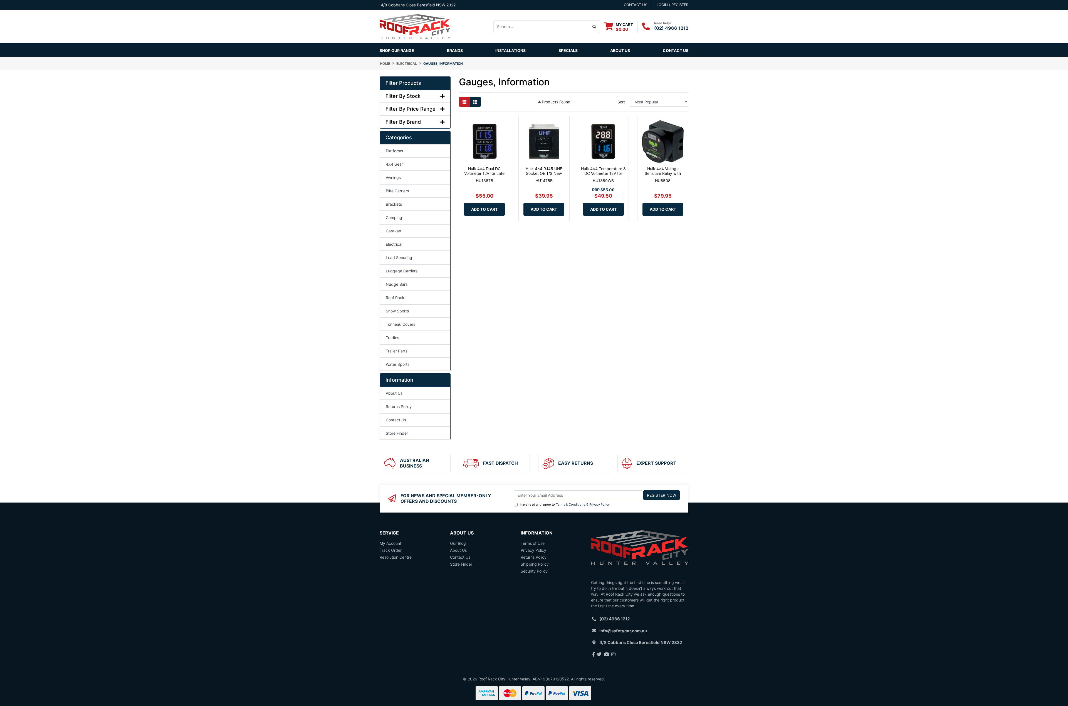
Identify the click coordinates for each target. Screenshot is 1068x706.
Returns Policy (399, 406)
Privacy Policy (599, 504)
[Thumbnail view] (464, 102)
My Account (390, 543)
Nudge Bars (396, 284)
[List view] (475, 102)
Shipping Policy (535, 564)
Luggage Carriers (401, 271)
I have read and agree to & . (564, 504)
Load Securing (399, 257)
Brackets (394, 204)
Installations (510, 50)
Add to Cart (484, 209)
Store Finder (397, 433)
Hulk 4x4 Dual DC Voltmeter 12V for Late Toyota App (484, 173)
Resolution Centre (396, 557)
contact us (635, 5)
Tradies (392, 337)
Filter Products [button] (403, 83)
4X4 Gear (394, 164)
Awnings (393, 177)
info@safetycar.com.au (623, 630)
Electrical (394, 244)
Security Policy (534, 571)
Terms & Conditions (570, 504)
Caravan (393, 230)
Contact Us (675, 50)
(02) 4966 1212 (671, 28)
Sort (621, 102)
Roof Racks (396, 297)
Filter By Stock (403, 96)
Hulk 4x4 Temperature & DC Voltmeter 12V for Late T (603, 173)
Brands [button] (455, 50)
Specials (568, 50)
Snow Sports (397, 311)
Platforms (394, 150)
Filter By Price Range (410, 109)
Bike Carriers (397, 190)
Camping (394, 217)
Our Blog (458, 543)
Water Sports (397, 364)
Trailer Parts (396, 351)
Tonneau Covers (400, 324)
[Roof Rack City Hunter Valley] (415, 26)
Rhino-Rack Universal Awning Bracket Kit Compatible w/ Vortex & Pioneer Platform (47, 680)
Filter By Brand (403, 122)
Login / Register (672, 5)
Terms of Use (533, 543)
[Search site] (594, 26)
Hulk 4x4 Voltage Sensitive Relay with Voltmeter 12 (663, 173)
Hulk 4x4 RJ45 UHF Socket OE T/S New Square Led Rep (544, 173)
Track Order (391, 550)
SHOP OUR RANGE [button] (397, 50)
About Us (620, 50)
